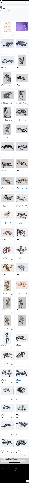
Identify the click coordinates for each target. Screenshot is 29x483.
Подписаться (14, 462)
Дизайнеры (2, 468)
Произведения (5, 5)
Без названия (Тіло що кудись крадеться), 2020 (22, 102)
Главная (2, 5)
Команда (16, 470)
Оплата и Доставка (16, 468)
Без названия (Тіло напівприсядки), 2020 (6, 85)
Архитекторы (2, 467)
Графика (9, 5)
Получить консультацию (3, 476)
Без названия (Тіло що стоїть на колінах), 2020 (7, 102)
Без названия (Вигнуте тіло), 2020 (20, 85)
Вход (23, 0)
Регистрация (26, 0)
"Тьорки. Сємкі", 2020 (4, 33)
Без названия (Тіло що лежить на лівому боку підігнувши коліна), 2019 (10, 222)
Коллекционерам (7, 467)
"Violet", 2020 (17, 33)
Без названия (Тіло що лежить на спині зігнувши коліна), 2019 (9, 205)
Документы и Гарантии (16, 469)
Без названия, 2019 (18, 222)
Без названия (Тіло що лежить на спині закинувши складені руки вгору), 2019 (11, 188)
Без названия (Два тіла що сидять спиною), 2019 (7, 119)
